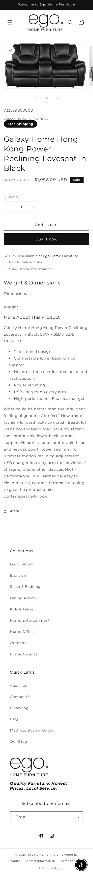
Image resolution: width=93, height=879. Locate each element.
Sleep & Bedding (25, 586)
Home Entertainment (30, 620)
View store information (31, 269)
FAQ (14, 719)
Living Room (22, 564)
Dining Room (22, 598)
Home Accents (23, 654)
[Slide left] (35, 97)
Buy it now (46, 239)
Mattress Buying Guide (31, 730)
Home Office (22, 631)
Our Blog (18, 741)
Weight (11, 307)
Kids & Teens (21, 609)
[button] (9, 22)
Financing (19, 708)
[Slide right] (57, 97)
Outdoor (18, 643)
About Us (18, 685)
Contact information (40, 861)
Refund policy (48, 868)
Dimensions (15, 293)
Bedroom (19, 575)
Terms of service (72, 861)
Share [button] (14, 511)
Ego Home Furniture (43, 854)
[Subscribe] (77, 817)
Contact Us (20, 696)
